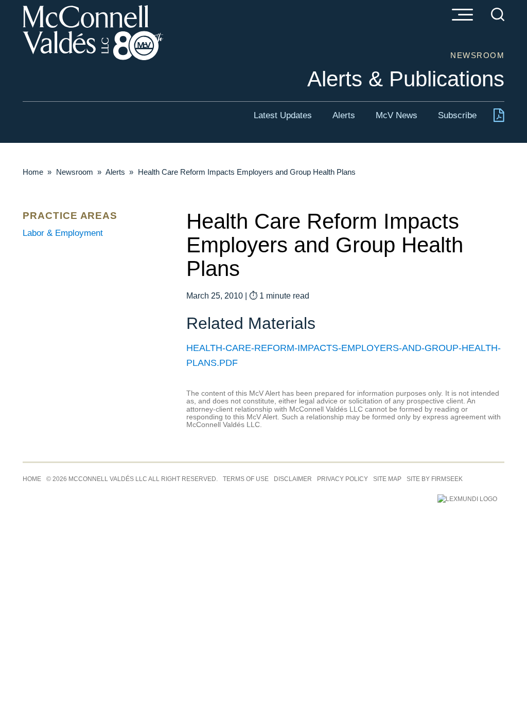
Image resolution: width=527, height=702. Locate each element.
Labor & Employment (63, 233)
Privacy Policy (342, 479)
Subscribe (457, 115)
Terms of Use (246, 479)
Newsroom (74, 172)
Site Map (387, 479)
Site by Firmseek (435, 479)
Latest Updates (283, 115)
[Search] (497, 14)
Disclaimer (293, 479)
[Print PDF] (499, 117)
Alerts (343, 115)
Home (33, 172)
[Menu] (462, 15)
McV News (396, 115)
